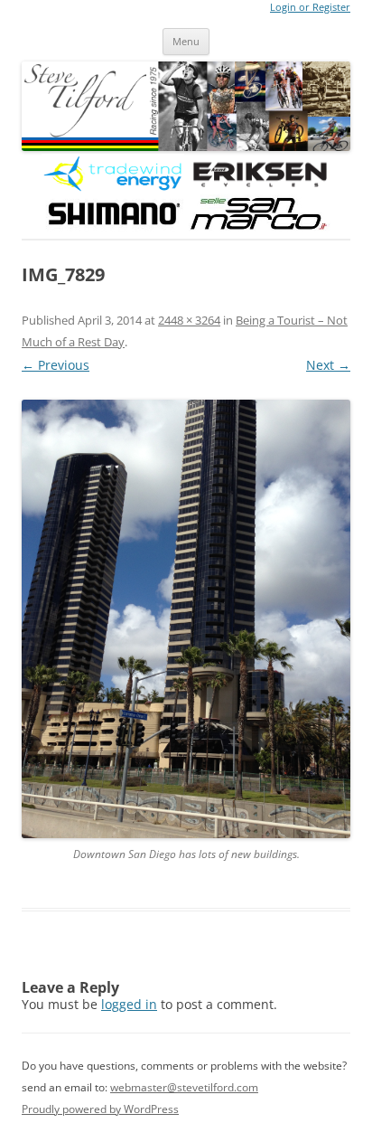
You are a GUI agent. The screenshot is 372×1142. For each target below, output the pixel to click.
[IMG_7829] (186, 619)
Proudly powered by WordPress (100, 1109)
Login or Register (310, 7)
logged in (129, 1004)
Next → (328, 364)
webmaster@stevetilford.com (184, 1087)
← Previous (55, 364)
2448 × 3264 (189, 320)
